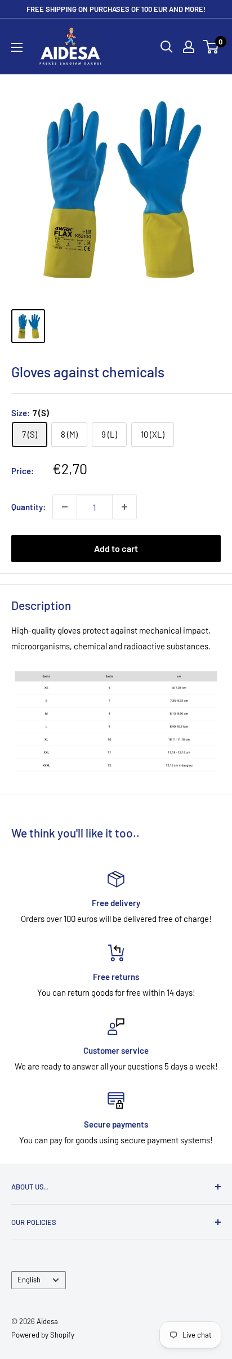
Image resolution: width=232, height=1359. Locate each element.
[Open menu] (17, 47)
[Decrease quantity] (65, 507)
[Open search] (166, 47)
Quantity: (28, 507)
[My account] (188, 47)
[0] (211, 47)
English (29, 1279)
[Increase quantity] (124, 507)
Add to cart (116, 548)
